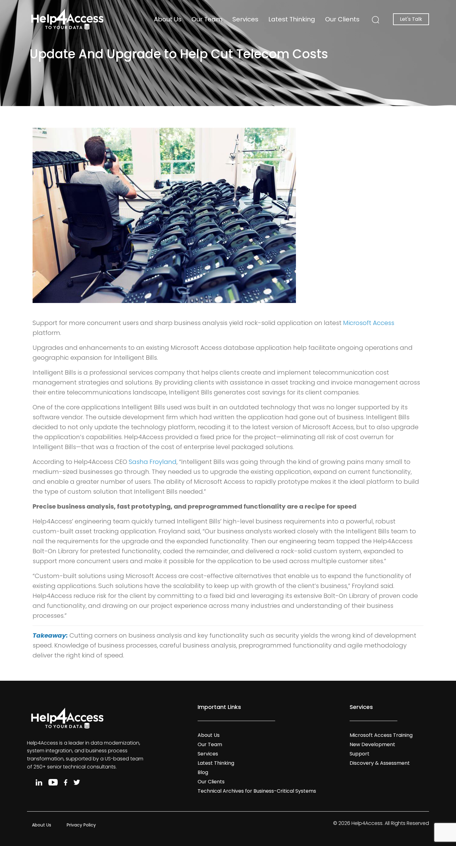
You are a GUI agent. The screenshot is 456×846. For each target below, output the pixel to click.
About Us (167, 19)
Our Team (206, 19)
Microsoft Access (368, 322)
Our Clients (342, 19)
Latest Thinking (291, 19)
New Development (372, 744)
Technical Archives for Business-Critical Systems (257, 791)
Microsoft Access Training (381, 735)
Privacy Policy (81, 825)
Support (359, 753)
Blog (203, 772)
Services (245, 19)
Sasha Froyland (153, 461)
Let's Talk (411, 19)
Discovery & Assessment (380, 763)
